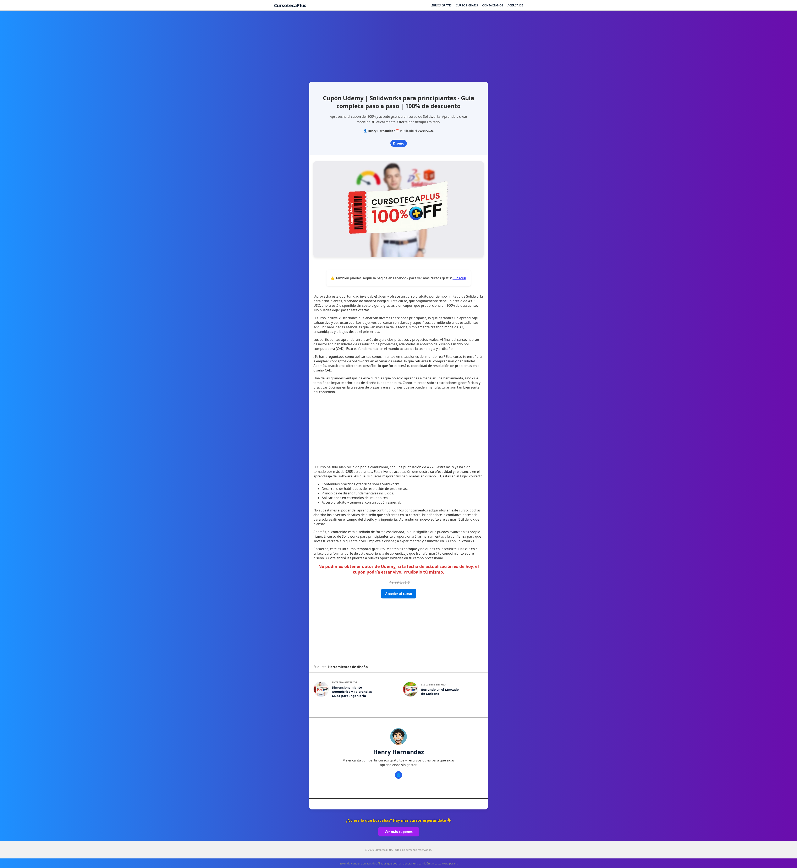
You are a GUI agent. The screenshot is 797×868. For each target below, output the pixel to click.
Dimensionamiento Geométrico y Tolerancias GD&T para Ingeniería (352, 691)
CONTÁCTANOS (492, 5)
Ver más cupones (399, 831)
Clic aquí (459, 278)
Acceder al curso (398, 593)
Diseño (398, 143)
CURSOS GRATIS (467, 5)
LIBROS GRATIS (441, 5)
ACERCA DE (515, 5)
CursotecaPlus (290, 5)
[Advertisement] (398, 44)
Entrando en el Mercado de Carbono (440, 691)
